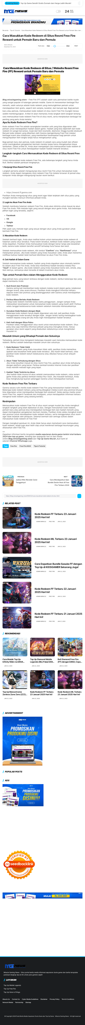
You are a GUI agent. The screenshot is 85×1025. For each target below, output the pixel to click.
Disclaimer (44, 999)
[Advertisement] (43, 826)
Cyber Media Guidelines (30, 999)
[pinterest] (16, 453)
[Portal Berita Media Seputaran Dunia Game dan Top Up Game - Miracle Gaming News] (16, 13)
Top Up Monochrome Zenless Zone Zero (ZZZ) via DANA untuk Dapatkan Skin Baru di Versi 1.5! (14, 693)
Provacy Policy (54, 999)
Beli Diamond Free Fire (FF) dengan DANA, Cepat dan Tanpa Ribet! (69, 660)
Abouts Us (6, 999)
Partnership (19, 1002)
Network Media (8, 1002)
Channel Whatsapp (19, 441)
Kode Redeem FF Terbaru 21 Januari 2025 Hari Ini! (58, 615)
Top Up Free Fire (10, 989)
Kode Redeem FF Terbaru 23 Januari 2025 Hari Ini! (55, 516)
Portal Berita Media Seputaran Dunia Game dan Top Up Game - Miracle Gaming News (42, 1016)
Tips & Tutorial (15, 30)
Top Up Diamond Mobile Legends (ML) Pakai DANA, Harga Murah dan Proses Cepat (42, 660)
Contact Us (16, 999)
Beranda (5, 30)
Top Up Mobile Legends (12, 985)
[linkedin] (20, 453)
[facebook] (4, 453)
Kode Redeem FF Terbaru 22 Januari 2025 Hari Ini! (55, 590)
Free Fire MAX (25, 446)
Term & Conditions (68, 999)
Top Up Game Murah (46, 439)
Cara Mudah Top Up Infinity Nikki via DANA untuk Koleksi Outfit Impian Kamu (13, 660)
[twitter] (8, 453)
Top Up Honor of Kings (12, 992)
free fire (13, 446)
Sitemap (28, 1002)
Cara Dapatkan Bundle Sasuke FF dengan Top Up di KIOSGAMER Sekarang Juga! (58, 565)
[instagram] (3, 1008)
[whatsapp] (12, 453)
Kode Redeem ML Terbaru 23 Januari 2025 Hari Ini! (56, 541)
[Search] (78, 11)
